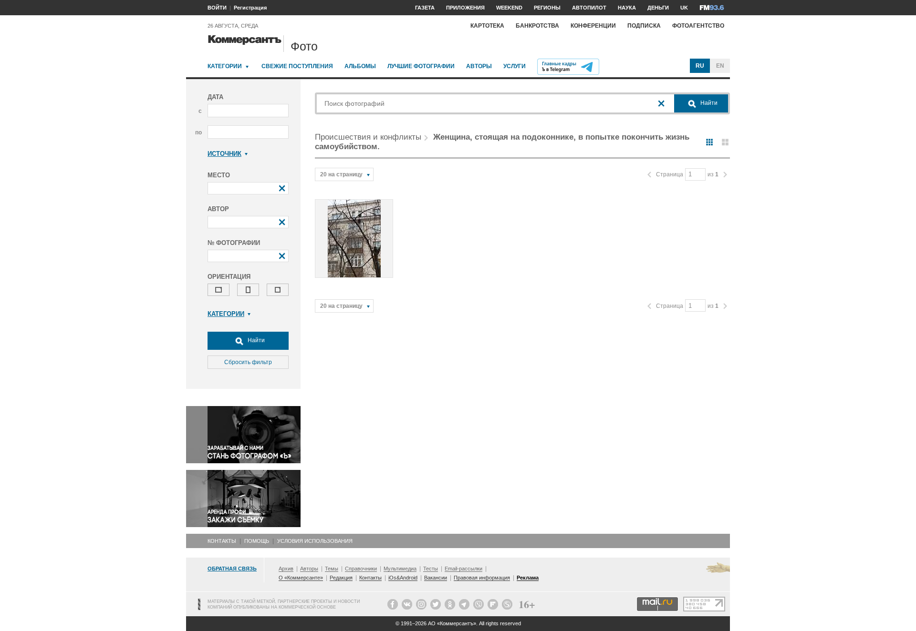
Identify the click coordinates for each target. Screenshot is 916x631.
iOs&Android (402, 577)
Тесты (430, 568)
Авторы (479, 66)
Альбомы (360, 66)
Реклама (528, 577)
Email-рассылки (463, 568)
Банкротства (537, 25)
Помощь (256, 541)
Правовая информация (482, 577)
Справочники (361, 568)
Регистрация (250, 7)
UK (684, 7)
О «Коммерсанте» (301, 577)
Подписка (644, 25)
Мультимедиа (400, 568)
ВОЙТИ (217, 7)
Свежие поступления (297, 66)
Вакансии (435, 577)
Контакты (222, 541)
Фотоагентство (698, 25)
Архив (286, 568)
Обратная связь (232, 568)
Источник (224, 153)
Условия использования (315, 541)
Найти (255, 340)
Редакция (341, 577)
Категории (225, 66)
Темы (331, 568)
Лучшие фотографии (421, 66)
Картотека (487, 25)
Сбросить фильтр (248, 362)
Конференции (593, 25)
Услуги (514, 66)
